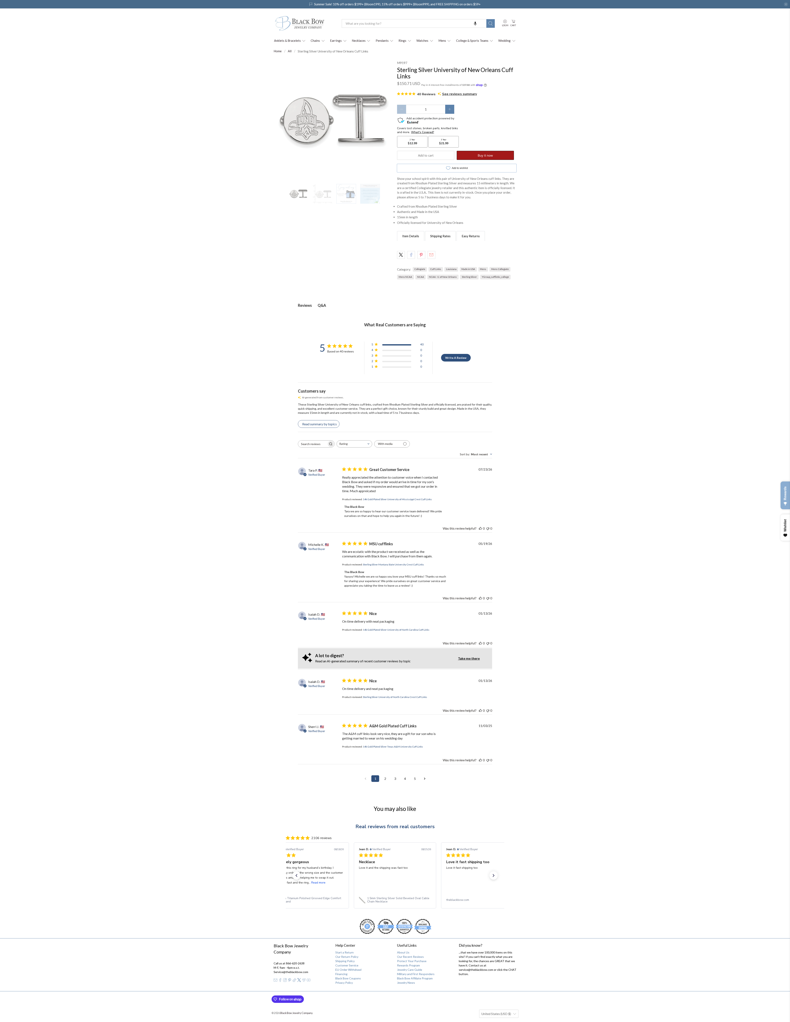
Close (395, 556)
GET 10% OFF (395, 542)
